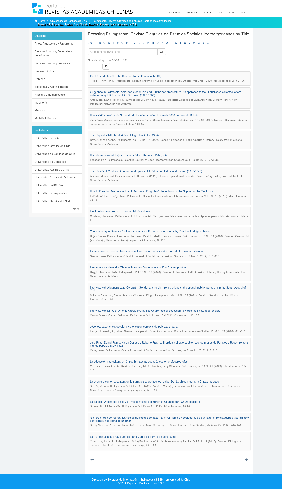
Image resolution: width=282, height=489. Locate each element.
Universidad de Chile (47, 138)
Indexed (208, 12)
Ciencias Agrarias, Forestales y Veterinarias (54, 53)
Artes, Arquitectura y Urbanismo (54, 43)
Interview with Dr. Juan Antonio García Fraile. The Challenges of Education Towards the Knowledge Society (155, 310)
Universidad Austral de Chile (52, 169)
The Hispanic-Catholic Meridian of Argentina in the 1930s (124, 135)
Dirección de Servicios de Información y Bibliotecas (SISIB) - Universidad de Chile (141, 479)
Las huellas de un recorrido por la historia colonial (120, 211)
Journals (174, 12)
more (76, 209)
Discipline (192, 12)
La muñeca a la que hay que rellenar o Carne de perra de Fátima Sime (133, 436)
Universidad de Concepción (51, 162)
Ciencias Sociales (45, 71)
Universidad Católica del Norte (53, 201)
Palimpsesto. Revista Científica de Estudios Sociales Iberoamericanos (132, 20)
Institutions (226, 12)
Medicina (40, 110)
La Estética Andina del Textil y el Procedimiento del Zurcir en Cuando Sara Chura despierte (145, 401)
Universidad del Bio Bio (49, 185)
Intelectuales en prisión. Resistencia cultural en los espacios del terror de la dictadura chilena (146, 251)
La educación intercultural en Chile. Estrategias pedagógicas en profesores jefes (139, 361)
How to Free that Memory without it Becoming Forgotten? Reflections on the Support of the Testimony (152, 191)
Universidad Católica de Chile (52, 146)
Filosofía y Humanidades (50, 94)
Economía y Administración (51, 87)
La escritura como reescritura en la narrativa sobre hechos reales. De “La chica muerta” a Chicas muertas (154, 381)
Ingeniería (41, 102)
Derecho (40, 79)
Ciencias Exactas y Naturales (52, 63)
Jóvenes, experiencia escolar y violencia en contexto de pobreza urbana (134, 326)
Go (162, 52)
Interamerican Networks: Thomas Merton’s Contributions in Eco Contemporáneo (138, 267)
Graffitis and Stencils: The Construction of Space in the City (126, 76)
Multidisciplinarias (45, 118)
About (243, 12)
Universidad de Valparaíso (51, 193)
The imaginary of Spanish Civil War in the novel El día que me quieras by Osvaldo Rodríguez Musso (150, 231)
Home (42, 20)
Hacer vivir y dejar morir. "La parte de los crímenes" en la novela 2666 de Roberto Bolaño (144, 115)
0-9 (90, 43)
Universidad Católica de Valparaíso (56, 177)
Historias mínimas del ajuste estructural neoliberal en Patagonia (128, 155)
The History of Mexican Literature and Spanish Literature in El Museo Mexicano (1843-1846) (146, 171)
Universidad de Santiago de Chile (68, 20)
